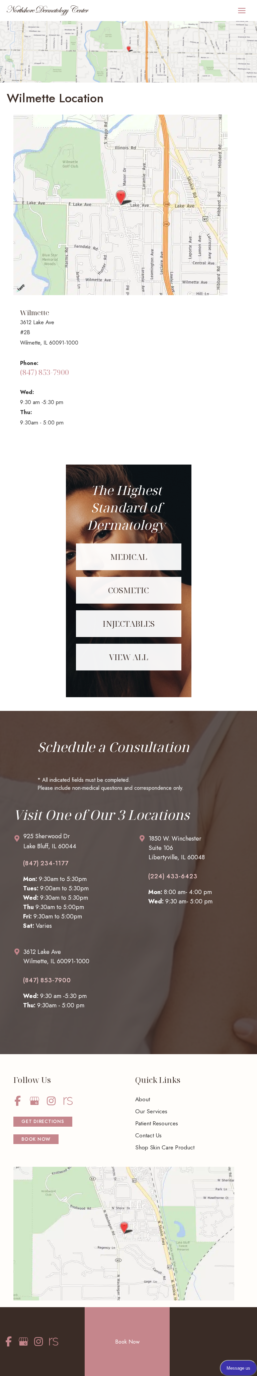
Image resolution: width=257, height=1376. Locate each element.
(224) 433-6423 (172, 876)
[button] (42, 1122)
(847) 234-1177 (46, 863)
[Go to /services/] (128, 657)
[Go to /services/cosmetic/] (128, 590)
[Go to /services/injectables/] (128, 623)
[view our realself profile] (67, 1101)
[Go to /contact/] (69, 843)
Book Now (127, 1342)
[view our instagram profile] (51, 1101)
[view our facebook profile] (17, 1101)
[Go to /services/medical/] (128, 556)
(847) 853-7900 (44, 372)
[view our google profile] (34, 1101)
